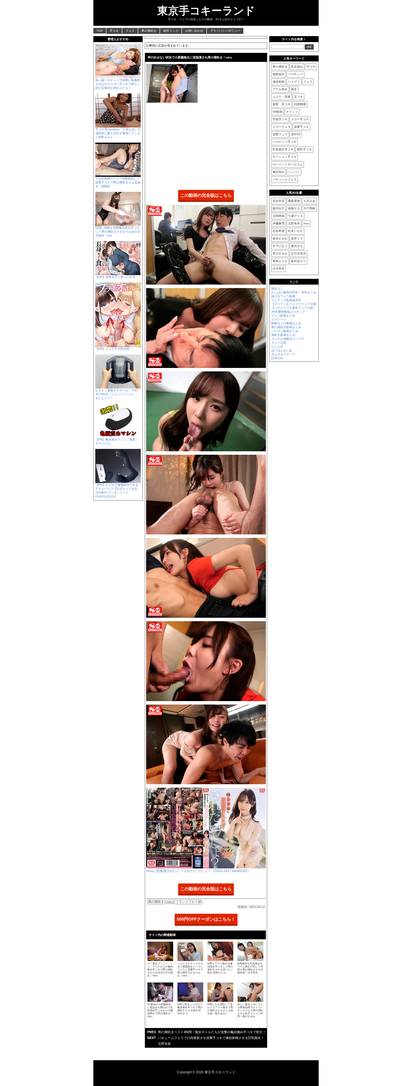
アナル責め (280, 89)
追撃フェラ (280, 134)
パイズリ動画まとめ (284, 331)
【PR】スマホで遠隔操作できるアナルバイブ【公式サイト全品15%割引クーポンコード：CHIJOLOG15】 (116, 490)
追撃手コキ (301, 126)
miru (170, 902)
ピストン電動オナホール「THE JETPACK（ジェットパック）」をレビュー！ (116, 394)
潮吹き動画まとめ (283, 335)
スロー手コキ (300, 119)
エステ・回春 (282, 96)
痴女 (294, 89)
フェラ (130, 30)
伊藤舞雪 (279, 223)
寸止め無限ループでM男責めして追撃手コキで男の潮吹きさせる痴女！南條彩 (117, 182)
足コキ (298, 96)
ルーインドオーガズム (288, 164)
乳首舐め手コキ (283, 149)
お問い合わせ (194, 30)
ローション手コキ (285, 157)
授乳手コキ (304, 149)
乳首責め (297, 66)
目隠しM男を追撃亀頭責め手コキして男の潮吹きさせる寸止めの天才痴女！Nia (117, 231)
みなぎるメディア (283, 354)
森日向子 (279, 208)
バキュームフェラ (285, 179)
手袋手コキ (280, 119)
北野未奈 (294, 223)
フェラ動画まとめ (283, 315)
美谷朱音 (279, 201)
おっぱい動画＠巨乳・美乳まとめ (293, 292)
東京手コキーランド (206, 11)
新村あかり (298, 261)
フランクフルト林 (188, 902)
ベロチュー (295, 74)
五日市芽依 (298, 253)
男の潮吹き (148, 30)
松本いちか (295, 231)
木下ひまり (280, 246)
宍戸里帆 (309, 208)
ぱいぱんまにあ (281, 350)
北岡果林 (279, 216)
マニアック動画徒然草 (286, 300)
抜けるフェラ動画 (283, 296)
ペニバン (294, 172)
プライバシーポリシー (225, 30)
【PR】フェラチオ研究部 (112, 349)
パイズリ (294, 81)
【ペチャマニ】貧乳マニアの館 (292, 308)
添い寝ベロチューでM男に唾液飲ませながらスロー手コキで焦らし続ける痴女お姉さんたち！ (117, 84)
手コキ (114, 30)
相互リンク (170, 30)
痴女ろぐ (277, 288)
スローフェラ (282, 126)
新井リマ (297, 238)
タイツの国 (278, 342)
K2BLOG (277, 358)
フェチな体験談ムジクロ (287, 338)
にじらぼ (277, 346)
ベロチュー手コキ (285, 141)
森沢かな (297, 246)
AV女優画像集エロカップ (288, 311)
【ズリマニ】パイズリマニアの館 (293, 304)
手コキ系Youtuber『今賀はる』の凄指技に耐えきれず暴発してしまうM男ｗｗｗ (118, 133)
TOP (100, 30)
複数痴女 (279, 74)
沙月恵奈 (279, 268)
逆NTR (295, 134)
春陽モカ (294, 208)
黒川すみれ (280, 253)
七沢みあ (309, 201)
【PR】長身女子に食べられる (115, 277)
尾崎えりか (280, 261)
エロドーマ (278, 319)
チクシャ (292, 111)
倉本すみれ (280, 238)
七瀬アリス (295, 216)
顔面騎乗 (300, 104)
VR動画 (278, 111)
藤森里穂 (294, 201)
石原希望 (279, 231)
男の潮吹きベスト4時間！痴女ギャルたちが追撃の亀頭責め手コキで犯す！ (212, 1032)
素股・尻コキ (282, 104)
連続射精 (279, 81)
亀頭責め (279, 172)
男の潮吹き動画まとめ (286, 327)
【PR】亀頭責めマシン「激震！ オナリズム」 (116, 441)
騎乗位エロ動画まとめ (286, 323)
